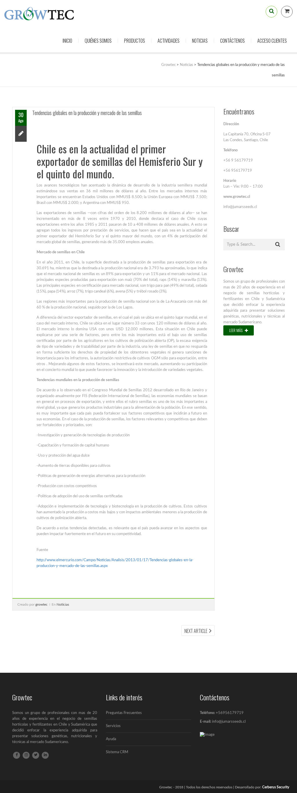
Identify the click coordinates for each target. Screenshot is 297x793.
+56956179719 (230, 713)
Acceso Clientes (272, 40)
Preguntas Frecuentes (124, 713)
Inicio (67, 40)
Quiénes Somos (98, 40)
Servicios (113, 726)
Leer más (236, 330)
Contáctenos (232, 40)
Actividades (168, 40)
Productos (134, 40)
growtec (41, 604)
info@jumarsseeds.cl (229, 722)
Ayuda (111, 739)
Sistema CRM (117, 752)
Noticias (200, 40)
